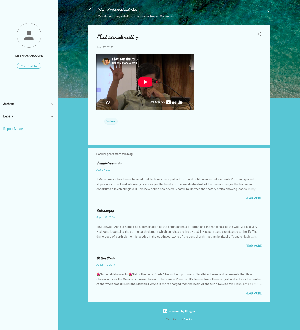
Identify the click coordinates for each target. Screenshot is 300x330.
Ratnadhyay (105, 210)
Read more (254, 198)
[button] (259, 35)
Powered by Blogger (181, 311)
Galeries (188, 319)
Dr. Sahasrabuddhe (117, 9)
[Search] (267, 11)
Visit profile (29, 65)
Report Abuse (13, 129)
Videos (111, 121)
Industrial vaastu (108, 163)
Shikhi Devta (105, 258)
